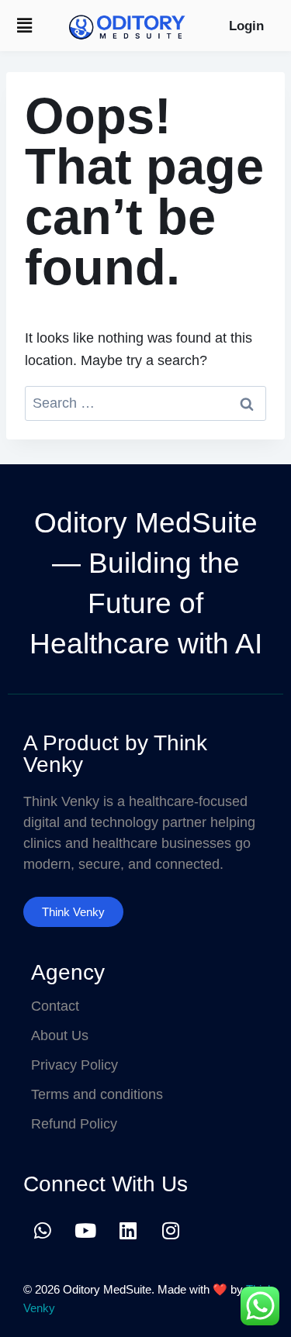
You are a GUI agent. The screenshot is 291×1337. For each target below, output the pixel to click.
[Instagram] (170, 1230)
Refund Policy (74, 1124)
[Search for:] (145, 403)
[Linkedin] (128, 1230)
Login (246, 26)
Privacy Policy (74, 1065)
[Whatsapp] (42, 1230)
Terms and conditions (97, 1094)
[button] (24, 25)
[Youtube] (85, 1230)
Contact (55, 1006)
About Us (59, 1035)
